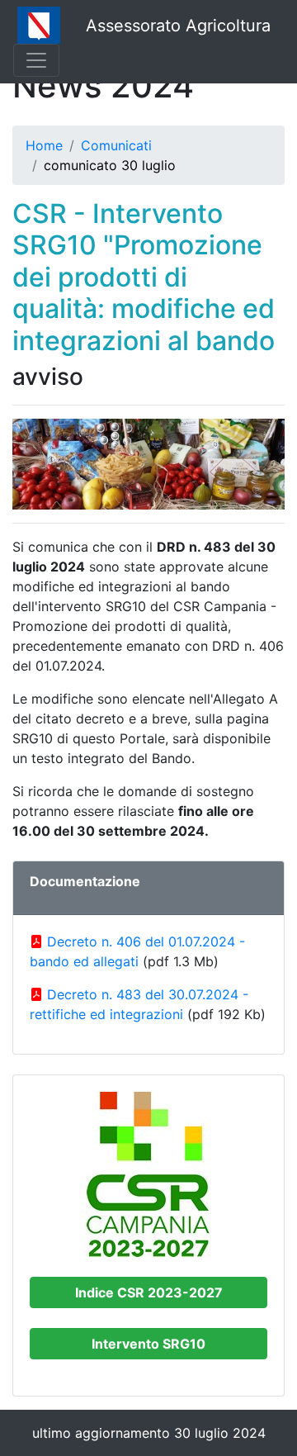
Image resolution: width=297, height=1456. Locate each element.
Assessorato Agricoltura (178, 26)
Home (44, 145)
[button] (148, 1292)
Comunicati (116, 145)
